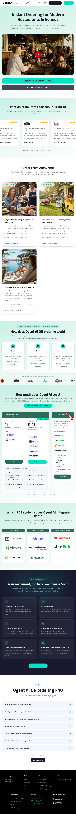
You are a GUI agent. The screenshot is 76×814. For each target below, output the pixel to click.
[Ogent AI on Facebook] (40, 804)
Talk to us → (39, 760)
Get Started (14, 462)
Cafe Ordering (41, 783)
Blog (12, 805)
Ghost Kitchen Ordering (44, 786)
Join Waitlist (62, 476)
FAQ (25, 786)
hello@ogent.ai (37, 801)
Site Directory (15, 808)
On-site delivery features (11, 310)
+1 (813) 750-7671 (38, 798)
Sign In (45, 3)
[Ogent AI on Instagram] (42, 804)
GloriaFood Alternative (64, 779)
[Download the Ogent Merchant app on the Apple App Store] (57, 803)
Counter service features (49, 243)
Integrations (27, 783)
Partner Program (16, 801)
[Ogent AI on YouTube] (37, 804)
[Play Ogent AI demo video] (38, 54)
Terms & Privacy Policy (17, 798)
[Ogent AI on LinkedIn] (34, 804)
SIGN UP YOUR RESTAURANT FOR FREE (38, 81)
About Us (26, 789)
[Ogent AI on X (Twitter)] (32, 804)
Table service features (11, 243)
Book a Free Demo (55, 3)
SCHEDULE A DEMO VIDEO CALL (38, 87)
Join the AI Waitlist (37, 666)
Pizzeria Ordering (42, 779)
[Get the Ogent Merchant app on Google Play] (58, 799)
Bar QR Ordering (42, 789)
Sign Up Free (68, 3)
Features (26, 779)
